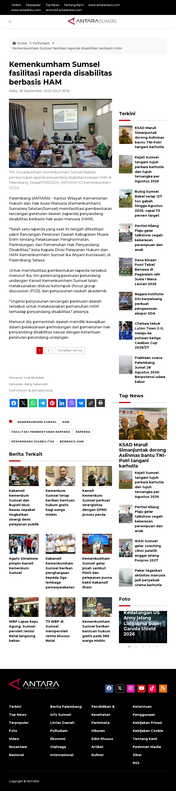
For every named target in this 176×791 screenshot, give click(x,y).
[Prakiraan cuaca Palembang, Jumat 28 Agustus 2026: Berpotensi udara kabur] (125, 364)
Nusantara (18, 747)
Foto (124, 599)
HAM (65, 422)
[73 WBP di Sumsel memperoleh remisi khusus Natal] (60, 607)
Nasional (16, 755)
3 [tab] (143, 646)
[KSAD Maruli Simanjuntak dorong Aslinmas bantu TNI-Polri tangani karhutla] (125, 134)
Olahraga (58, 747)
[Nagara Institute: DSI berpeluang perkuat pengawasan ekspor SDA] (125, 301)
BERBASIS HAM (72, 441)
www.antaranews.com (104, 5)
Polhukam (42, 43)
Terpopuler (33, 5)
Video (14, 739)
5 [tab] (156, 646)
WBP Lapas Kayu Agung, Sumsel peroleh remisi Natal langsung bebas (23, 631)
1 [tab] (129, 646)
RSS (136, 763)
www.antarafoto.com (26, 10)
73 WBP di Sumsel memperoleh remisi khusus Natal (58, 631)
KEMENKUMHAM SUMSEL (37, 422)
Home (22, 43)
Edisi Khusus (102, 739)
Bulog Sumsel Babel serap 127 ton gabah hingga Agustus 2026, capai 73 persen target (148, 203)
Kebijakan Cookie (148, 731)
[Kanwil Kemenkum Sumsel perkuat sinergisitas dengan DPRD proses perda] (97, 476)
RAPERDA (83, 431)
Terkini (16, 5)
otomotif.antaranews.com (64, 10)
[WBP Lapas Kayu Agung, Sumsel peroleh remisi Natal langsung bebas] (24, 607)
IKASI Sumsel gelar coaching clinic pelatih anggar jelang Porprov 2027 (148, 550)
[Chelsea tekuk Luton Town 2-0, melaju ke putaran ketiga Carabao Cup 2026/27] (125, 330)
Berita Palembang (66, 707)
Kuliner (97, 755)
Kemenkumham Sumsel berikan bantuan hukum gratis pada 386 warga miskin (96, 631)
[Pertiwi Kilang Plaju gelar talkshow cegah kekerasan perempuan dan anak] (125, 232)
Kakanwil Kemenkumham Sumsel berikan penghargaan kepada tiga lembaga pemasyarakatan (60, 572)
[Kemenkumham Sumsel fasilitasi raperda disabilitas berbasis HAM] (143, 423)
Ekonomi (57, 739)
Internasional (61, 755)
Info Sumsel (60, 715)
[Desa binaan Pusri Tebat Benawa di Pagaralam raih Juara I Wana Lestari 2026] (125, 266)
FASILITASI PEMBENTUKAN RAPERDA (40, 431)
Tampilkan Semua (69, 350)
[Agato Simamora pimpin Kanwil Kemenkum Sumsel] (24, 544)
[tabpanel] (143, 627)
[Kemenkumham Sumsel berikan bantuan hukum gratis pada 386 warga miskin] (97, 607)
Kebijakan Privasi (147, 723)
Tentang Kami (74, 5)
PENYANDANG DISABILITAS (32, 441)
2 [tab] (136, 646)
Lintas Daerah (62, 723)
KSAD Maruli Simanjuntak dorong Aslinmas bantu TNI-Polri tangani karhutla (149, 137)
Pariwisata (100, 723)
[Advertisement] (147, 83)
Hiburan (98, 731)
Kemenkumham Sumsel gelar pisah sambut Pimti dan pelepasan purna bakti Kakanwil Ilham (97, 572)
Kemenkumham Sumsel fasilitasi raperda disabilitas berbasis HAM (67, 48)
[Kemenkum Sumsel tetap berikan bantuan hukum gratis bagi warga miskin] (60, 476)
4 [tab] (150, 646)
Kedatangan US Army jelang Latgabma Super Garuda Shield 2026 (143, 623)
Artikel (97, 747)
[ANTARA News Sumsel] (92, 21)
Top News (52, 5)
